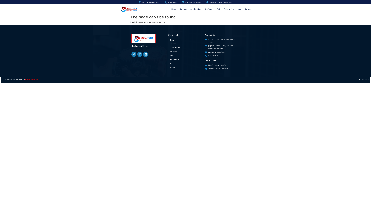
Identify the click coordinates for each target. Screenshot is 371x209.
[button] (185, 44)
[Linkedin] (145, 54)
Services (183, 9)
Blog (239, 9)
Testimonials (229, 9)
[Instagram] (139, 54)
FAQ (218, 9)
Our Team (209, 9)
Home (173, 9)
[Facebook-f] (133, 54)
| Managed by (26, 79)
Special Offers (195, 9)
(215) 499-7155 (213, 55)
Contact (248, 9)
